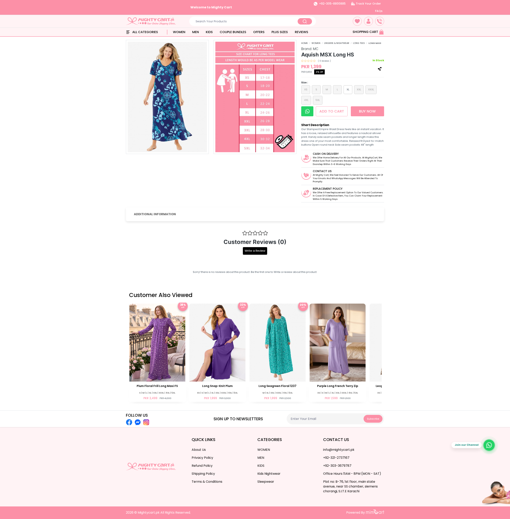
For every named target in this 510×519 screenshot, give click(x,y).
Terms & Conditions (207, 481)
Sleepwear (265, 481)
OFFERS (259, 32)
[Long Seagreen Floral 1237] (277, 352)
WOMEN (179, 32)
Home (304, 43)
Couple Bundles (233, 32)
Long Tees (359, 43)
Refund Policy (202, 465)
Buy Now (367, 111)
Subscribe (373, 418)
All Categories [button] (144, 32)
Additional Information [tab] (155, 214)
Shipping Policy (203, 473)
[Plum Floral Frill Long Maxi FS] (157, 352)
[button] (357, 21)
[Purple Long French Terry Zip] (338, 352)
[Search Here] (305, 21)
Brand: (309, 48)
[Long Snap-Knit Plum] (217, 352)
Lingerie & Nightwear (336, 43)
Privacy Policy (202, 457)
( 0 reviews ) (324, 60)
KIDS (209, 32)
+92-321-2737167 (336, 457)
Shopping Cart (366, 32)
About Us (199, 449)
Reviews (301, 32)
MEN (195, 32)
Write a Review (255, 251)
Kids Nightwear (268, 473)
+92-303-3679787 (337, 465)
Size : (304, 82)
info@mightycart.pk (338, 449)
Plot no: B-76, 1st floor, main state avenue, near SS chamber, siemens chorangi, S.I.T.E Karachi (350, 486)
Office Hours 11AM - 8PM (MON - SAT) (352, 473)
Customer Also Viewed (160, 295)
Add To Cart (332, 111)
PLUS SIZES (280, 32)
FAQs (378, 11)
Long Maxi (375, 43)
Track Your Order (368, 4)
